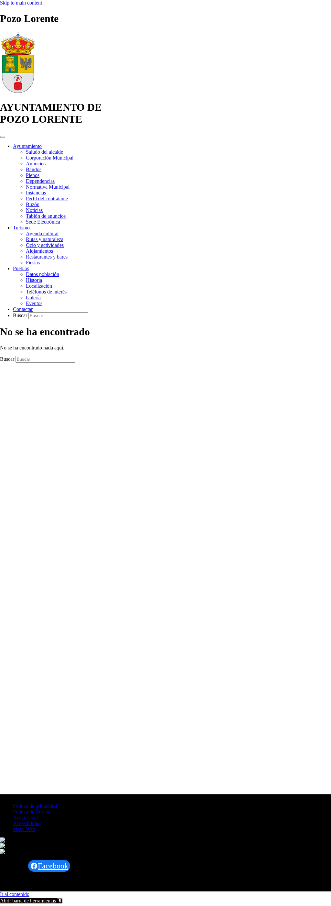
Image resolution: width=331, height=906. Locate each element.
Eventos (34, 303)
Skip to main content (21, 3)
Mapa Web (24, 829)
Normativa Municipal (47, 187)
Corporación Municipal (49, 157)
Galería (33, 297)
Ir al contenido (14, 894)
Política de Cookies (32, 811)
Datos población (42, 274)
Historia (34, 280)
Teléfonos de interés (46, 291)
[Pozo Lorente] (18, 91)
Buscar (20, 315)
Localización (39, 286)
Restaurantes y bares (47, 257)
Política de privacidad (35, 806)
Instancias (36, 192)
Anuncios (36, 163)
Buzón (32, 204)
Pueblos (21, 268)
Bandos (33, 169)
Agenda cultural (42, 233)
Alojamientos (39, 251)
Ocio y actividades (45, 245)
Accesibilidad (27, 823)
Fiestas (33, 262)
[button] (31, 900)
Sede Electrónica (43, 222)
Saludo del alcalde (44, 152)
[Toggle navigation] (2, 137)
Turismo (21, 227)
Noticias (34, 210)
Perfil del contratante (47, 198)
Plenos (32, 175)
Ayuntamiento (27, 146)
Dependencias (40, 181)
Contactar (23, 309)
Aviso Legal (25, 817)
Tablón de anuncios (46, 216)
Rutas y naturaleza (44, 239)
